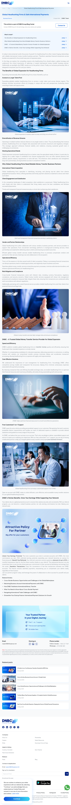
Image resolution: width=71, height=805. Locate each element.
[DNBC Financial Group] (7, 3)
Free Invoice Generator (8, 753)
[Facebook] (30, 644)
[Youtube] (11, 727)
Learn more (15, 793)
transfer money (41, 347)
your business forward (54, 439)
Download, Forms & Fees (41, 743)
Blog (9, 8)
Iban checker (38, 750)
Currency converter (7, 750)
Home (3, 8)
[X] (36, 644)
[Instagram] (18, 727)
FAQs (3, 743)
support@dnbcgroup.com (9, 643)
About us (4, 737)
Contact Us (61, 25)
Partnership (38, 737)
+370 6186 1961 (60, 646)
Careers (4, 740)
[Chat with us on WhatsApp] (67, 787)
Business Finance (17, 8)
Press (3, 759)
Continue (16, 799)
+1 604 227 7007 (64, 644)
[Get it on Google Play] (53, 783)
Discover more (22, 571)
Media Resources (39, 740)
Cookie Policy (65, 792)
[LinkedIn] (33, 644)
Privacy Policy (40, 792)
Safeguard (52, 792)
